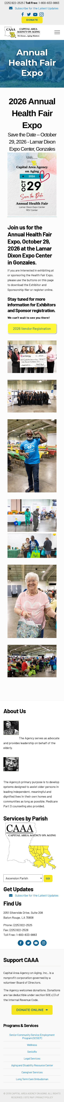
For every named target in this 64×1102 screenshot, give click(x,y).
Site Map (29, 1097)
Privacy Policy (44, 1097)
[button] (22, 14)
